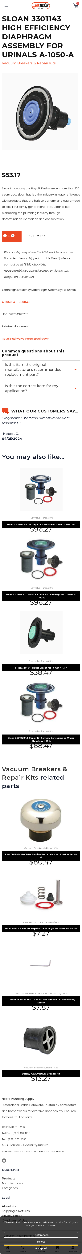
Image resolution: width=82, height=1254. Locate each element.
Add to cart (38, 235)
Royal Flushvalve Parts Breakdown (25, 339)
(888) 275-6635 (17, 1139)
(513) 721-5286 (16, 1127)
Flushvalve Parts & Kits (41, 517)
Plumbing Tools (59, 993)
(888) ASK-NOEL (34, 264)
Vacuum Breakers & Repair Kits (29, 63)
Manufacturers (12, 1183)
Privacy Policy (12, 1215)
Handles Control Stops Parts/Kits (41, 922)
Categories (10, 1188)
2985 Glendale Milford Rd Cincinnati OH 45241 (39, 1151)
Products (8, 1178)
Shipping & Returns (16, 1211)
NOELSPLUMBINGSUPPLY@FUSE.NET (29, 1145)
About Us (9, 1206)
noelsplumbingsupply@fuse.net (26, 271)
